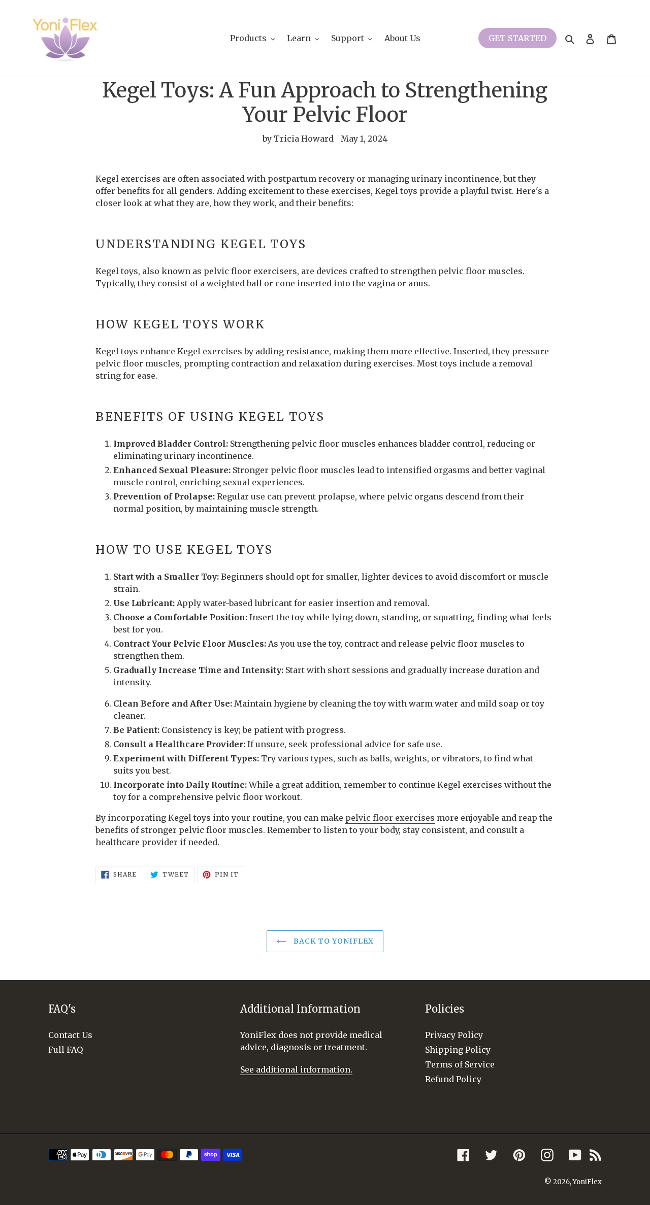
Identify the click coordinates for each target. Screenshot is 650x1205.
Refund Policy (453, 1079)
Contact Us (70, 1035)
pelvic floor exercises (390, 818)
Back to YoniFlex (332, 941)
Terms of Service (460, 1064)
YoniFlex (587, 1182)
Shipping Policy (458, 1050)
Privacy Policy (454, 1035)
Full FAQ (65, 1050)
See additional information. (296, 1069)
